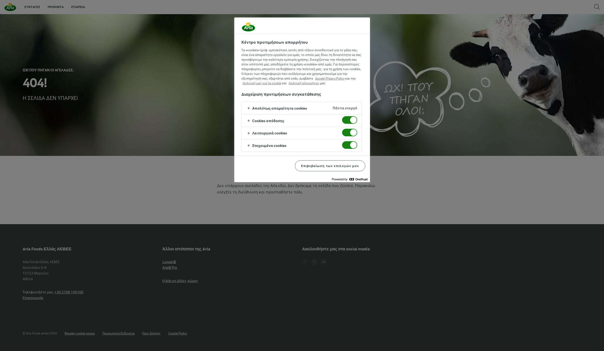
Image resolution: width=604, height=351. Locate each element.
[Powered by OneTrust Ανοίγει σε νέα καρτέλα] (350, 179)
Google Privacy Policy (329, 78)
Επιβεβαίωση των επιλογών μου (330, 166)
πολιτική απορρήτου (304, 83)
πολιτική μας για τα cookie (262, 83)
